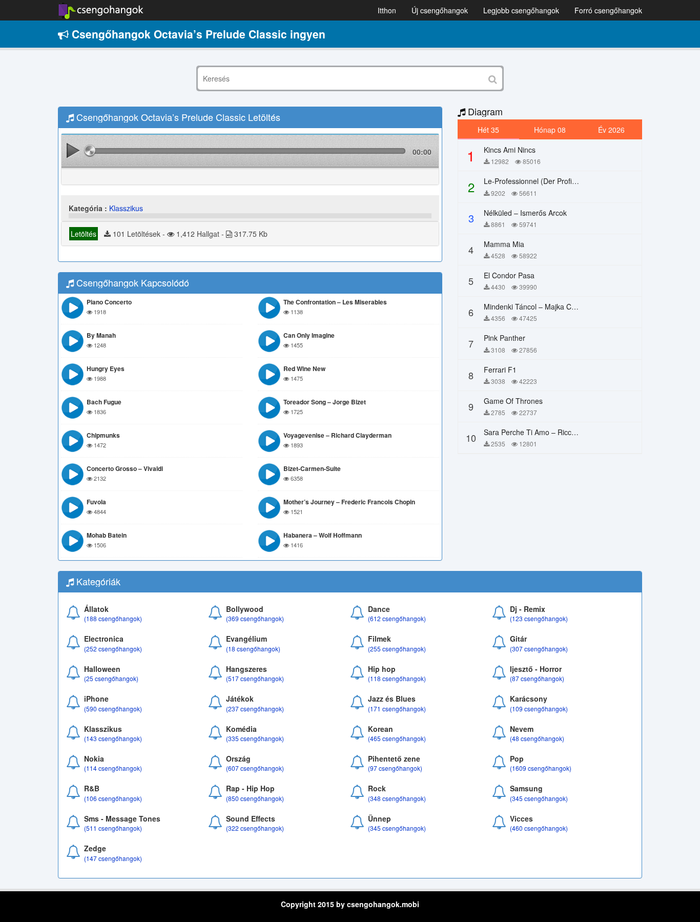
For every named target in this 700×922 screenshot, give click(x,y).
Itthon (387, 10)
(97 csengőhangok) (395, 768)
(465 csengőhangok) (397, 738)
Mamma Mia (504, 244)
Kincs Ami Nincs (510, 150)
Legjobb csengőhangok (521, 10)
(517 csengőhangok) (255, 678)
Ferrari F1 (500, 369)
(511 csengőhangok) (113, 828)
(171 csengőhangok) (397, 708)
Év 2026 (611, 130)
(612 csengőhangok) (397, 618)
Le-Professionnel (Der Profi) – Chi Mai (545, 181)
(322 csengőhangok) (255, 828)
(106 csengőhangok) (113, 798)
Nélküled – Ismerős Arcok (525, 213)
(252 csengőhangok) (113, 648)
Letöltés (83, 234)
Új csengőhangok (439, 10)
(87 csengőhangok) (537, 678)
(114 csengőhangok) (113, 768)
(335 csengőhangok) (255, 738)
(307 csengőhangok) (539, 648)
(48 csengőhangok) (537, 738)
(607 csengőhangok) (255, 768)
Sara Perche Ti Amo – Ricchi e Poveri (545, 432)
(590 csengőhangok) (113, 708)
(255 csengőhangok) (397, 648)
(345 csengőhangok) (539, 798)
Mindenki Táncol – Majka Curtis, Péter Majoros (559, 306)
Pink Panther (504, 338)
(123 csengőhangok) (539, 618)
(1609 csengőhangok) (540, 768)
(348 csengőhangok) (397, 798)
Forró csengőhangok (608, 10)
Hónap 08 (550, 130)
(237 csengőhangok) (255, 708)
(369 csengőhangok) (255, 618)
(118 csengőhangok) (397, 678)
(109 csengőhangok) (539, 708)
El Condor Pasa (509, 275)
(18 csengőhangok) (253, 648)
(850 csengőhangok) (255, 798)
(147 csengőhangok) (113, 858)
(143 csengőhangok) (113, 738)
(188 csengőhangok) (113, 618)
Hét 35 (488, 130)
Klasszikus (126, 208)
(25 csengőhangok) (111, 678)
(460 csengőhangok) (539, 828)
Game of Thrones (513, 401)
